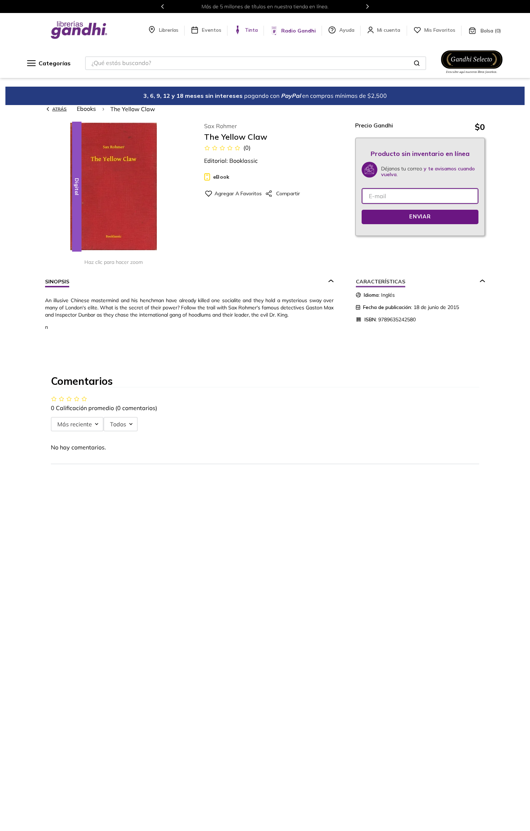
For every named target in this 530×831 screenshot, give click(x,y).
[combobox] (255, 63)
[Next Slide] (367, 6)
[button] (113, 187)
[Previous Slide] (162, 6)
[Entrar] (389, 30)
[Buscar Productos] (417, 63)
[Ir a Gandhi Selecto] (472, 74)
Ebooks (86, 108)
